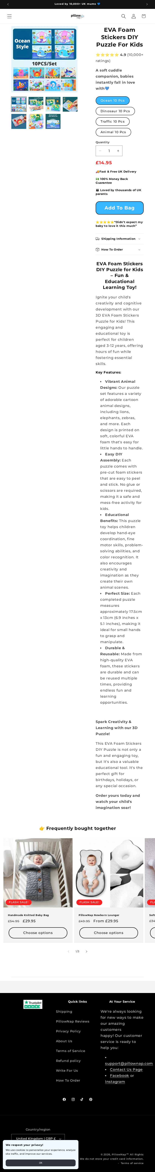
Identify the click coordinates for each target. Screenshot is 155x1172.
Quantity (103, 142)
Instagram (115, 1081)
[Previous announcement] (8, 4)
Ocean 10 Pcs (113, 100)
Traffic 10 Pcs (113, 121)
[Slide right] (86, 951)
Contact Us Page (126, 1069)
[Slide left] (68, 951)
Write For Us (67, 1070)
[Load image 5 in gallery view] (18, 121)
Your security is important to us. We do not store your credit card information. (89, 1158)
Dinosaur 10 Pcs (115, 111)
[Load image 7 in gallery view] (53, 121)
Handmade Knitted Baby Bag (28, 915)
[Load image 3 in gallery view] (53, 104)
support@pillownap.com (129, 1063)
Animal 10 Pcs (113, 132)
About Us (64, 1041)
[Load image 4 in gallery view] (70, 104)
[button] (10, 16)
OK (40, 1163)
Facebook (119, 1075)
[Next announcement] (147, 4)
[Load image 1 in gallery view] (18, 104)
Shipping (64, 1011)
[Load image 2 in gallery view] (36, 104)
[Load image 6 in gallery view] (36, 121)
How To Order (68, 1080)
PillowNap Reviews (72, 1021)
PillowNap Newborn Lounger (99, 915)
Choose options (38, 933)
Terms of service (132, 1163)
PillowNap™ (120, 1154)
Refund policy (68, 1061)
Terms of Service (70, 1051)
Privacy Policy (68, 1031)
